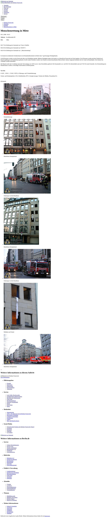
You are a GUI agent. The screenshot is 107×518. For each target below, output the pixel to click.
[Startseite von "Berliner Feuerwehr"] (11, 2)
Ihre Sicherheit (7, 6)
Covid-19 (9, 485)
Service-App (10, 446)
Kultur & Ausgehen (12, 506)
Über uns (6, 8)
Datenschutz (10, 386)
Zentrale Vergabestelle (12, 402)
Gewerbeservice (11, 452)
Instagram (9, 429)
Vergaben (9, 477)
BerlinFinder (10, 512)
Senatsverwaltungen (12, 459)
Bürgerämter (10, 462)
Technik (6, 9)
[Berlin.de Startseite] (7, 1)
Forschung (6, 12)
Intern (8, 406)
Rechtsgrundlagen (11, 400)
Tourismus (9, 507)
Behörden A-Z (10, 458)
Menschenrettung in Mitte (10, 27)
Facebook (9, 428)
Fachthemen (10, 418)
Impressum (9, 384)
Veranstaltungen (11, 490)
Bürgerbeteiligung (11, 474)
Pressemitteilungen (11, 487)
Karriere (6, 11)
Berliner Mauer (10, 499)
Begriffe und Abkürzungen (13, 398)
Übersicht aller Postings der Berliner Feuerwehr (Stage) (20, 427)
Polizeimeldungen (11, 488)
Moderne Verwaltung (12, 497)
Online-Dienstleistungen (13, 445)
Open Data (9, 399)
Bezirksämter (10, 461)
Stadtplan (9, 513)
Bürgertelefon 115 (11, 449)
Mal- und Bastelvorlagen (13, 421)
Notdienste (9, 450)
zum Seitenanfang (5, 377)
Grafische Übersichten (12, 416)
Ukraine (9, 484)
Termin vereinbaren (12, 448)
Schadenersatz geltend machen (14, 396)
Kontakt (9, 383)
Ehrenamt (9, 478)
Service (5, 13)
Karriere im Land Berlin (13, 472)
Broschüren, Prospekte (12, 415)
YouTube (9, 431)
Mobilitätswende (11, 496)
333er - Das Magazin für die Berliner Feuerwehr (19, 413)
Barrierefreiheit (10, 387)
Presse (8, 403)
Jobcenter (9, 463)
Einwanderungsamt (11, 465)
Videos (8, 419)
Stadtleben (9, 510)
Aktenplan (9, 389)
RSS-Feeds (9, 405)
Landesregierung (11, 471)
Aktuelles (6, 5)
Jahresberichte (10, 412)
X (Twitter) (9, 432)
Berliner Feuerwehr (8, 22)
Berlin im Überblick (12, 500)
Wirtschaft (9, 509)
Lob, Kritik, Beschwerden (13, 395)
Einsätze (6, 25)
